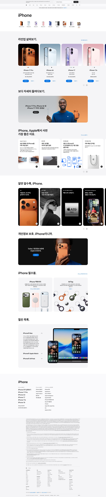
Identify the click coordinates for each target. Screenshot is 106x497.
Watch (27, 477)
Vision (27, 478)
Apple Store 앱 (50, 478)
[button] (63, 2)
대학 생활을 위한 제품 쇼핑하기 (61, 479)
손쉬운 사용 (70, 471)
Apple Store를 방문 (32, 492)
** (62, 7)
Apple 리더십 (71, 482)
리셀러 (37, 492)
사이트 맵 (58, 495)
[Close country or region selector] (79, 1)
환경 (69, 474)
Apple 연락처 (71, 489)
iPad (26, 474)
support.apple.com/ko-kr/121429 (49, 443)
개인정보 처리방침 (42, 495)
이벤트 (70, 486)
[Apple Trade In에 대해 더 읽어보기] (28, 154)
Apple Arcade (39, 482)
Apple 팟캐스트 (39, 483)
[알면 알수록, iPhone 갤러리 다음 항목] (87, 229)
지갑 (26, 488)
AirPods (27, 480)
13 (72, 286)
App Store (38, 486)
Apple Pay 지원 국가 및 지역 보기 (42, 463)
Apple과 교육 (60, 476)
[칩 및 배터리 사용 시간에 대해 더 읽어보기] (72, 207)
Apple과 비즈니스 (60, 471)
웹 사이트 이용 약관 (47, 495)
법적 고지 (55, 495)
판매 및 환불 (51, 495)
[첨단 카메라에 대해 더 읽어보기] (50, 207)
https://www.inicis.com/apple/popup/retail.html (62, 430)
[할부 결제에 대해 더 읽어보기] (50, 154)
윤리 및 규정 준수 (71, 485)
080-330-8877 (44, 492)
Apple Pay (27, 489)
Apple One (38, 478)
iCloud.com (38, 474)
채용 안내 (70, 483)
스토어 (26, 471)
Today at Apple (50, 474)
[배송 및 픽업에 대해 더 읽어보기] (93, 154)
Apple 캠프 (49, 477)
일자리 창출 (70, 488)
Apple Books (39, 485)
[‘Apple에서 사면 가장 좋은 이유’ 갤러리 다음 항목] (87, 172)
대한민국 (79, 495)
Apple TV (38, 479)
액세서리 (27, 484)
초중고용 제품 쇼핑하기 (61, 478)
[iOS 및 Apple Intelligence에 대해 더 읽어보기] (93, 207)
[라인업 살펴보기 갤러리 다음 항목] (87, 85)
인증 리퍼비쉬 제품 (50, 480)
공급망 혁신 (70, 477)
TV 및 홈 (27, 481)
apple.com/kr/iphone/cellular (31, 454)
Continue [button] (76, 1)
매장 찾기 (49, 471)
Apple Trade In (50, 481)
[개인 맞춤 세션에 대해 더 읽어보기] (72, 154)
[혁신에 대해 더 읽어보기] (28, 207)
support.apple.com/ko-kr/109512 (37, 458)
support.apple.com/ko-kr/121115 (64, 437)
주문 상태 (49, 484)
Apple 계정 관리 (39, 471)
